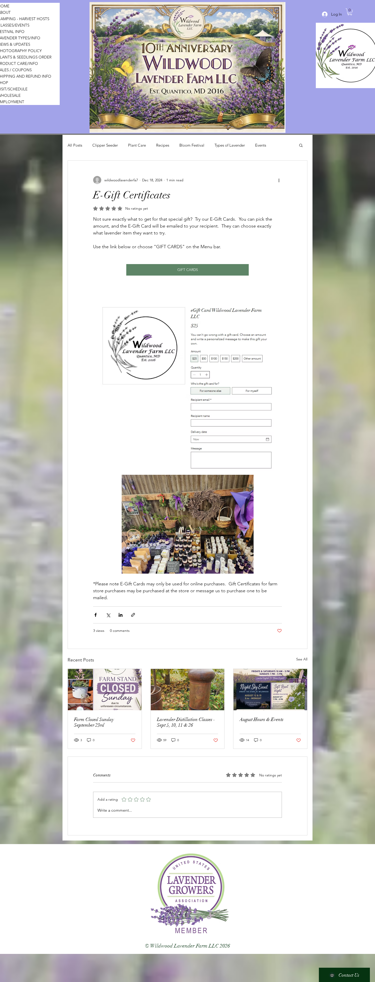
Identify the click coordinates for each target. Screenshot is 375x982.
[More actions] (279, 180)
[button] (300, 145)
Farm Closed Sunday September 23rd (94, 722)
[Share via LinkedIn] (120, 614)
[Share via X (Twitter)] (108, 614)
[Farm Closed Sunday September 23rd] (105, 689)
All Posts (75, 145)
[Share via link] (133, 614)
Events (260, 145)
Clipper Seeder (105, 145)
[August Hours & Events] (270, 689)
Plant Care (137, 145)
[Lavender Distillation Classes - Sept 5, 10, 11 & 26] (187, 689)
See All (301, 659)
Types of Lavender (230, 145)
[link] (350, 11)
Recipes (162, 145)
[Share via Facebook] (95, 614)
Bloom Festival (191, 145)
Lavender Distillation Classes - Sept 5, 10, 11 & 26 (186, 722)
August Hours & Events (261, 719)
